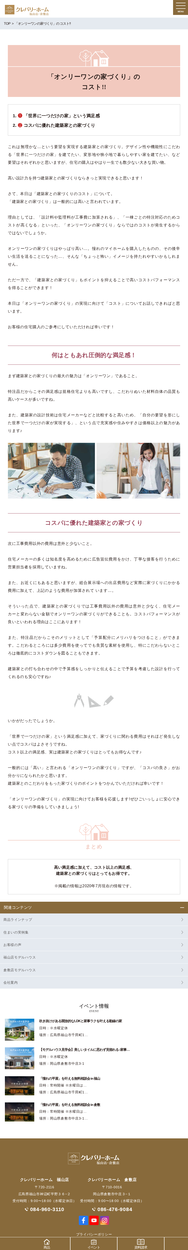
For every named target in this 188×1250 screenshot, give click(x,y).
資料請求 (140, 1247)
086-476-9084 (114, 1209)
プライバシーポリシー (94, 1234)
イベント (93, 1247)
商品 (47, 1247)
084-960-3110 (47, 1209)
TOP (7, 23)
